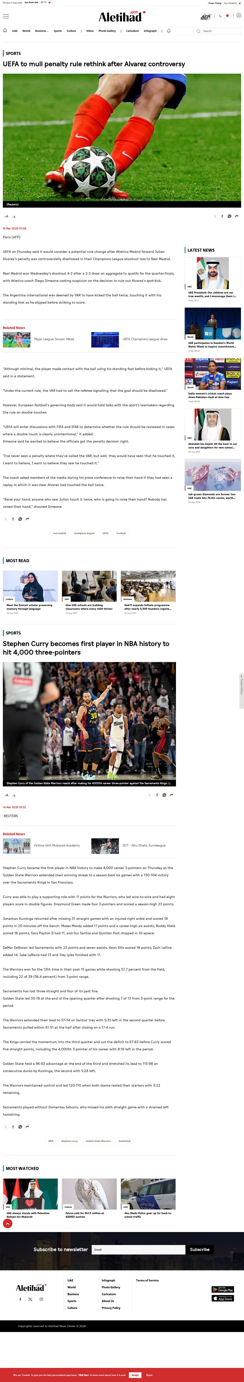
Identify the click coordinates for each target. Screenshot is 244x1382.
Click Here (83, 1375)
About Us (108, 1301)
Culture (71, 31)
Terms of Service (147, 1280)
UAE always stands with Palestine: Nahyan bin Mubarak (28, 1215)
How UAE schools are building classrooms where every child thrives (89, 607)
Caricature (132, 31)
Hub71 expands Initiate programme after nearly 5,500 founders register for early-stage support (147, 607)
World (26, 31)
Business (41, 31)
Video (90, 31)
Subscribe (199, 1250)
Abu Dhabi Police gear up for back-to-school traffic (148, 1215)
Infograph (150, 31)
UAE (15, 31)
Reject (149, 1375)
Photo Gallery (107, 31)
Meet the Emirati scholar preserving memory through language (29, 607)
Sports (58, 31)
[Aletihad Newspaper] (122, 16)
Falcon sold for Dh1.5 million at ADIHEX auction (85, 1215)
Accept (135, 1375)
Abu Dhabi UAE (35, 2)
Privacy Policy (111, 1308)
